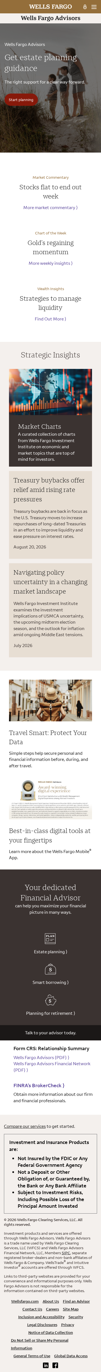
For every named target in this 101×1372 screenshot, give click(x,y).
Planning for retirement (50, 1013)
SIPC (66, 1252)
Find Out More (50, 319)
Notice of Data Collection (50, 1332)
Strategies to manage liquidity (50, 303)
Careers (52, 1309)
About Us (51, 1301)
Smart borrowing (51, 982)
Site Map (71, 1309)
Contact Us (32, 1309)
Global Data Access (71, 1355)
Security (75, 1316)
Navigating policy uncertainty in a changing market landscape (50, 581)
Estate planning (50, 951)
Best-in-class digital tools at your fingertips (50, 835)
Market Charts (39, 426)
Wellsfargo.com (25, 1301)
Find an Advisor (76, 1301)
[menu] (94, 6)
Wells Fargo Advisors (41, 1057)
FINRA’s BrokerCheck (39, 1085)
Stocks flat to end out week (50, 191)
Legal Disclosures (42, 1324)
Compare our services (25, 1126)
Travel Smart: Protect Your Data (48, 737)
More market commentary (50, 207)
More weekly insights (51, 263)
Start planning (21, 99)
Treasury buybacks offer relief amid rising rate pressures (49, 489)
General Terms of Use (31, 1355)
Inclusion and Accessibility (41, 1316)
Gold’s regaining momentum (50, 247)
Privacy (67, 1324)
